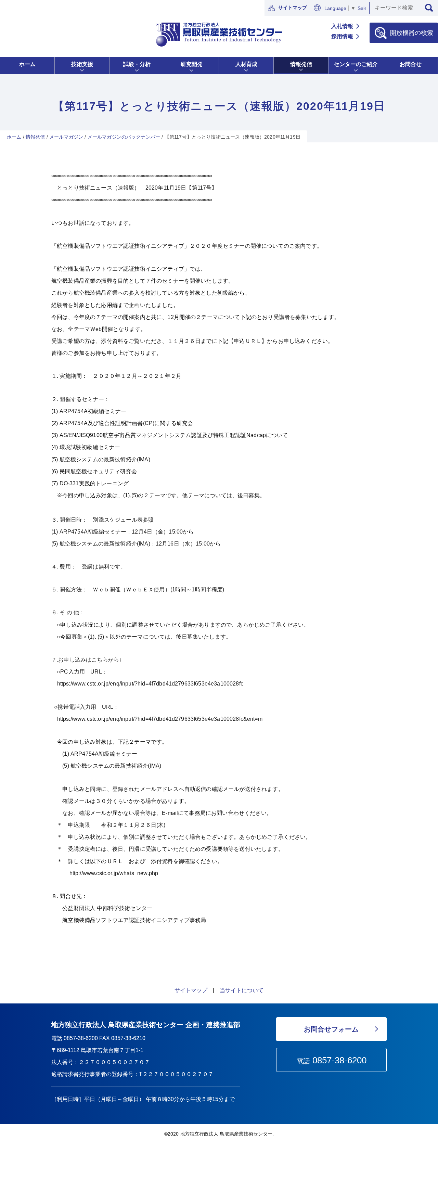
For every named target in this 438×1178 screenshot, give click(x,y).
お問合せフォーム (331, 1029)
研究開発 (192, 64)
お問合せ (411, 64)
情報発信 (301, 64)
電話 (331, 1060)
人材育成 (246, 64)
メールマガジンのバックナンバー (124, 137)
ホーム (27, 64)
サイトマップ (292, 7)
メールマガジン (66, 137)
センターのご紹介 (356, 64)
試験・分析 (137, 64)
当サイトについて (241, 990)
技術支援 (82, 64)
